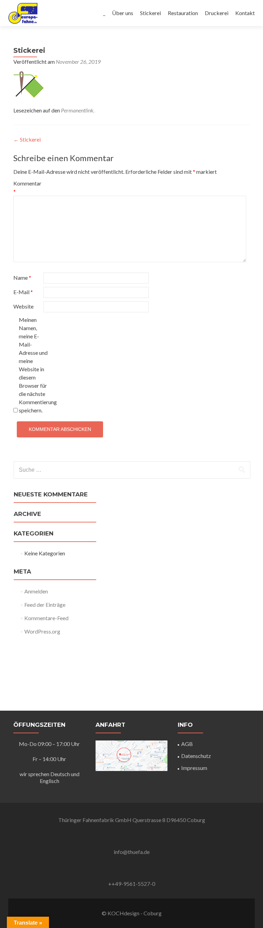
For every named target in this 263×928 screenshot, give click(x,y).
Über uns (122, 13)
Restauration (183, 13)
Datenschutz (196, 755)
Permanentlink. (78, 110)
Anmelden (36, 591)
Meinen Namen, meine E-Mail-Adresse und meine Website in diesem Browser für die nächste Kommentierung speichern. (33, 364)
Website (23, 306)
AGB (187, 743)
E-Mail (23, 292)
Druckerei (216, 13)
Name (22, 277)
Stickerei (150, 13)
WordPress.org (42, 631)
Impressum (194, 767)
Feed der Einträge (44, 604)
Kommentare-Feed (46, 618)
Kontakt (245, 13)
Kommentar (27, 187)
